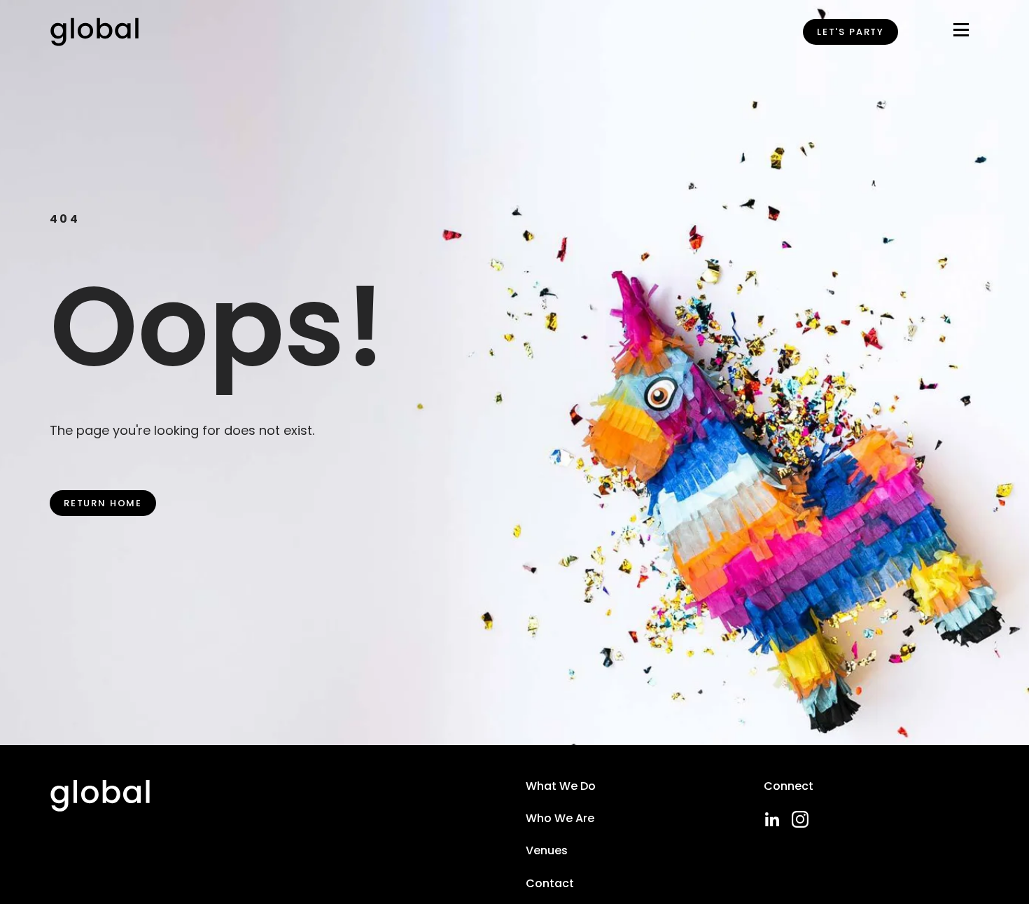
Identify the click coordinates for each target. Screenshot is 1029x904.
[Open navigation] (961, 32)
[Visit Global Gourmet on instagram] (800, 819)
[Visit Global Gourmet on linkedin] (772, 819)
